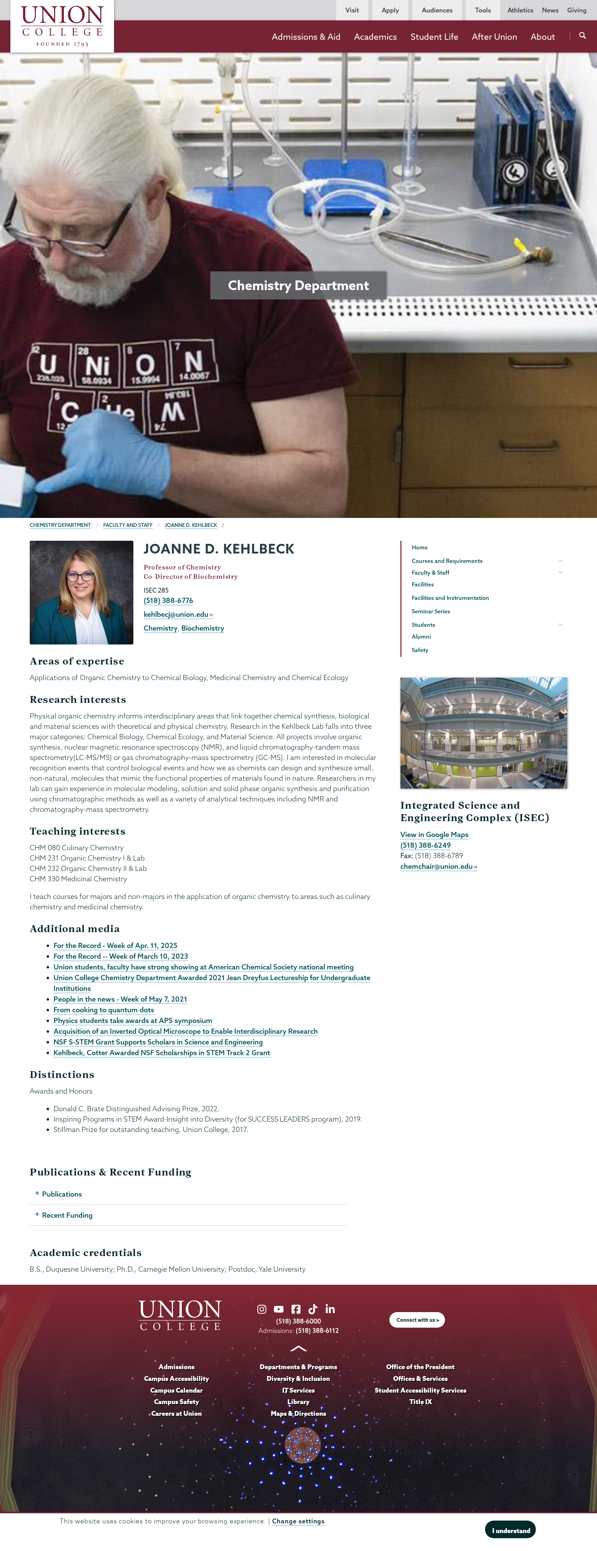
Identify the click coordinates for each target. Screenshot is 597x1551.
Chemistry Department (60, 525)
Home (420, 547)
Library (298, 1401)
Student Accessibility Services (420, 1390)
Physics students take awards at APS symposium (133, 1020)
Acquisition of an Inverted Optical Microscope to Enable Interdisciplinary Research (186, 1031)
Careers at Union (176, 1413)
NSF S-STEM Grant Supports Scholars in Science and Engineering (158, 1041)
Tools (483, 10)
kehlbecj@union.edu (176, 614)
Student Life (434, 36)
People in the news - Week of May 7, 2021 (120, 998)
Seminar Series (431, 611)
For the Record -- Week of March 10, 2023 (121, 955)
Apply (390, 10)
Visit (352, 10)
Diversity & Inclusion (298, 1378)
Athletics (520, 10)
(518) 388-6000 (298, 1321)
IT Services (298, 1390)
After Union (494, 36)
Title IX (420, 1401)
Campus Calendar (176, 1390)
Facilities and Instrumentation (450, 597)
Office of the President (420, 1367)
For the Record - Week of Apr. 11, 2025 (115, 945)
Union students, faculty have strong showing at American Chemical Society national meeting (204, 966)
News (550, 10)
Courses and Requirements (447, 560)
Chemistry (161, 627)
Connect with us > (418, 1320)
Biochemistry (202, 627)
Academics (375, 36)
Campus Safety (176, 1401)
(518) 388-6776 (168, 600)
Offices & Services (420, 1378)
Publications (62, 1193)
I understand (511, 1530)
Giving (577, 10)
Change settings (298, 1521)
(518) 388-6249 (425, 844)
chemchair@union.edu (436, 866)
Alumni (421, 636)
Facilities (423, 584)
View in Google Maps (434, 834)
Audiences (437, 10)
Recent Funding (67, 1214)
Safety (420, 650)
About (543, 36)
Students (423, 624)
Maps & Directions (298, 1413)
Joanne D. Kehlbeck (191, 525)
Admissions (177, 1367)
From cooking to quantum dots (104, 1009)
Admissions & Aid (306, 36)
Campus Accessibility (176, 1378)
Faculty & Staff (430, 572)
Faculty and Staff (128, 525)
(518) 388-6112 (317, 1331)
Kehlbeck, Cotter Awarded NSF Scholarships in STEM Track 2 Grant (162, 1052)
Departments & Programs (298, 1367)
